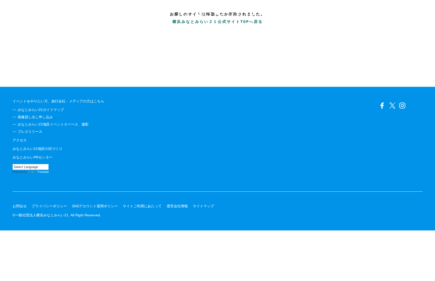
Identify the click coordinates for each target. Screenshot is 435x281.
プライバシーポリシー (49, 206)
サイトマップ (203, 206)
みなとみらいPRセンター (33, 157)
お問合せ (20, 206)
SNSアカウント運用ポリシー (95, 206)
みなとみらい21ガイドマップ (41, 110)
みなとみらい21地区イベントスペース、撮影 (53, 124)
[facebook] (382, 105)
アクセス (20, 140)
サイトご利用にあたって (142, 206)
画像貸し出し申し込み (35, 117)
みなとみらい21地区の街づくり (37, 149)
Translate (43, 171)
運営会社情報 (177, 206)
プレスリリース (30, 132)
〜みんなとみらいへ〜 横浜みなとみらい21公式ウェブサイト (217, 13)
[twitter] (392, 105)
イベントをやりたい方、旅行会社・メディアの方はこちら (58, 101)
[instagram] (402, 105)
